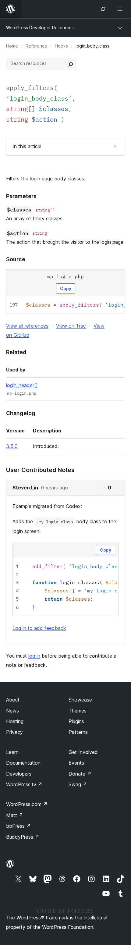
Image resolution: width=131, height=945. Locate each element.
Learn (12, 752)
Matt (14, 815)
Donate (80, 774)
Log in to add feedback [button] (39, 628)
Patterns (78, 732)
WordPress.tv (24, 784)
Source (15, 259)
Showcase (80, 700)
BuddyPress (22, 837)
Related (16, 352)
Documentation (23, 763)
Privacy (14, 732)
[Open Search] (103, 9)
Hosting (14, 721)
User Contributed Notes (40, 470)
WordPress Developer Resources (40, 27)
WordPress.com (27, 804)
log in (34, 656)
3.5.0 (12, 446)
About (12, 700)
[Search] (71, 64)
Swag (78, 784)
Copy (65, 288)
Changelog (20, 413)
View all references (27, 326)
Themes (78, 711)
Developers (18, 774)
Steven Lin (25, 488)
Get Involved (83, 752)
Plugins (76, 721)
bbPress (18, 826)
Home (12, 45)
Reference (36, 45)
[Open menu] (121, 9)
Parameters (21, 196)
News (12, 711)
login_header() (22, 385)
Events (76, 763)
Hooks (61, 45)
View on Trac (71, 326)
